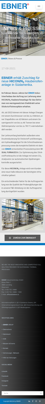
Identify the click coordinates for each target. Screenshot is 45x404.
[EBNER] (15, 11)
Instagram (5, 381)
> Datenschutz (7, 329)
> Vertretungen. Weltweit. (10, 353)
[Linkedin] (29, 401)
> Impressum (6, 334)
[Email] (40, 401)
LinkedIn (4, 371)
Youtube (4, 385)
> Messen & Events (8, 343)
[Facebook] (32, 401)
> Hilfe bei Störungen (9, 358)
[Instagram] (36, 401)
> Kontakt (5, 348)
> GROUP (7, 325)
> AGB (4, 339)
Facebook (5, 376)
